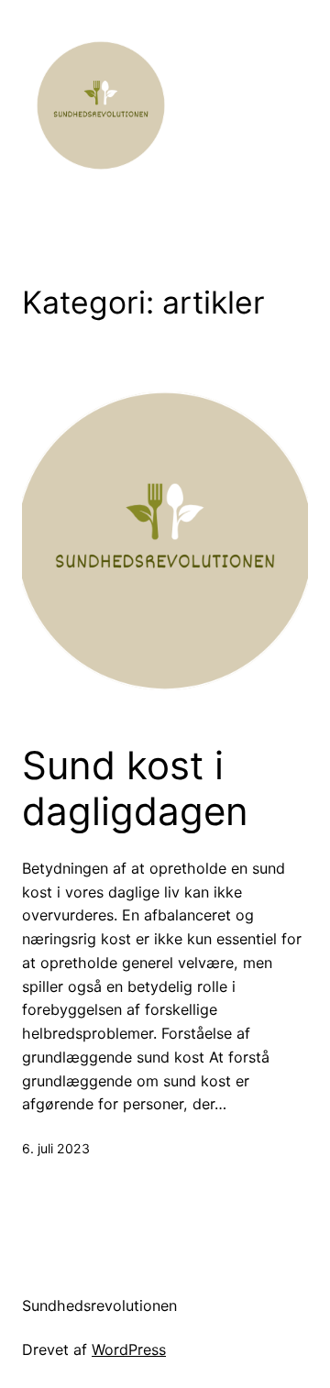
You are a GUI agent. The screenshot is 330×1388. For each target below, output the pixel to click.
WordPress (129, 1349)
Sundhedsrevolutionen (99, 1305)
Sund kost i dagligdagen (135, 788)
